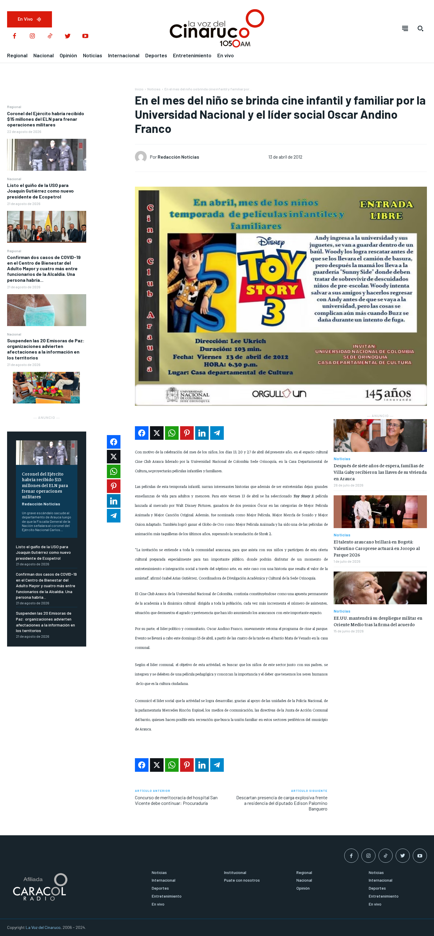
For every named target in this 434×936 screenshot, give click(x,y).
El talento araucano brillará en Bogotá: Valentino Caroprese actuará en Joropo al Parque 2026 (377, 548)
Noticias (154, 89)
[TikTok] (50, 36)
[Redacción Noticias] (142, 157)
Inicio (139, 89)
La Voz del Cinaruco (43, 927)
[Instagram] (32, 36)
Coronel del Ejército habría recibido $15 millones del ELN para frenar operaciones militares (45, 118)
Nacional (14, 179)
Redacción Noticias (41, 503)
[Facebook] (14, 36)
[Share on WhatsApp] (172, 433)
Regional (14, 107)
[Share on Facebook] (142, 433)
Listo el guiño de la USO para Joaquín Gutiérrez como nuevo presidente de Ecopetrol (40, 190)
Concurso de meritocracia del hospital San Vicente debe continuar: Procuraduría (176, 800)
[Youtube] (85, 36)
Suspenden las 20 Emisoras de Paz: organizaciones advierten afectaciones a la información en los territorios (45, 349)
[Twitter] (67, 36)
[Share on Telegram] (217, 433)
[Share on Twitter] (157, 433)
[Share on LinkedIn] (202, 433)
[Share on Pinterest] (187, 433)
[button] (420, 28)
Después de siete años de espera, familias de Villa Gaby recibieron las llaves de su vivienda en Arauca (380, 471)
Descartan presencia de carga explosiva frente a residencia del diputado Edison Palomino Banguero (281, 803)
